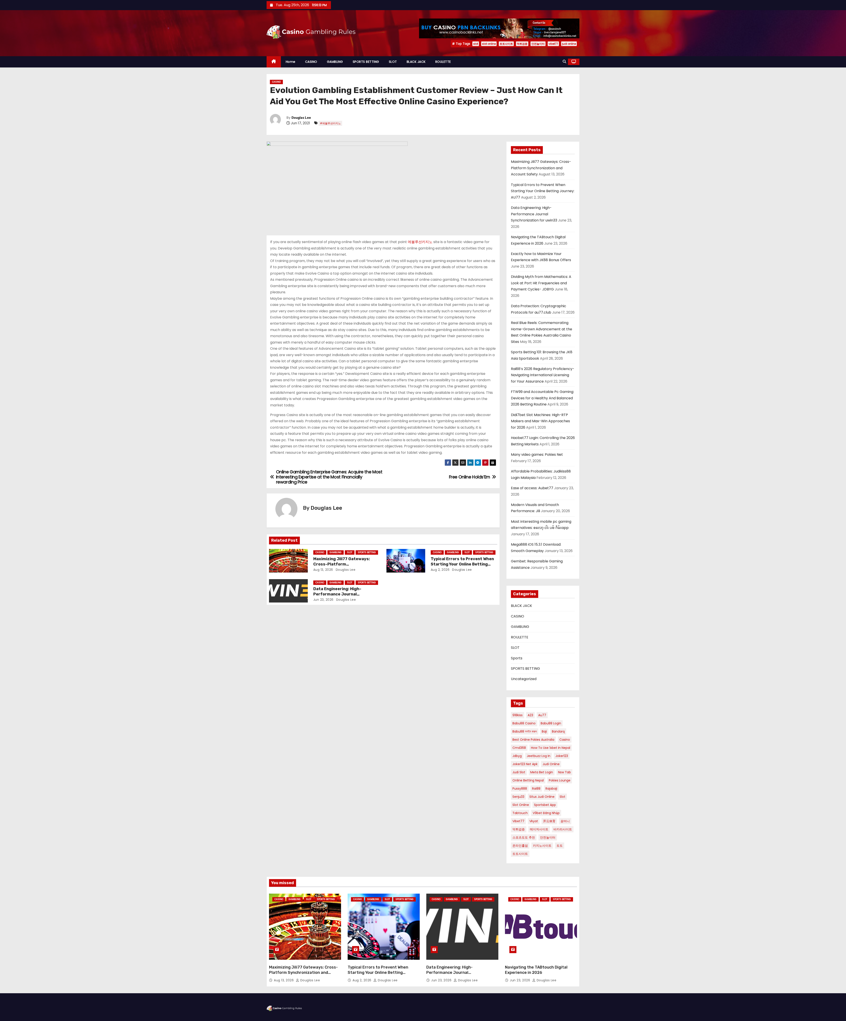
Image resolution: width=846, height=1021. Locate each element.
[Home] (274, 61)
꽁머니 (565, 821)
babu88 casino (524, 723)
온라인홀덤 (520, 845)
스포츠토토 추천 (523, 837)
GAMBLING (335, 62)
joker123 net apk (525, 764)
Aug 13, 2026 (323, 569)
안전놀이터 (538, 44)
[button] (564, 61)
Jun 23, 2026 (323, 599)
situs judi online (542, 796)
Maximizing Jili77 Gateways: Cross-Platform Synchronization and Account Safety (541, 168)
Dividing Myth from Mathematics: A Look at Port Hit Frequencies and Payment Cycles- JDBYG (541, 283)
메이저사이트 (539, 829)
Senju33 (518, 796)
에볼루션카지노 (420, 241)
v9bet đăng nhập (546, 813)
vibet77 (553, 44)
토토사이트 (506, 44)
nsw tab (564, 772)
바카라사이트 (562, 829)
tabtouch (520, 813)
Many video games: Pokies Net (537, 454)
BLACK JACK (416, 62)
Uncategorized (523, 678)
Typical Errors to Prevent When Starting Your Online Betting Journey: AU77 (462, 564)
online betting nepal (528, 780)
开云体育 (549, 821)
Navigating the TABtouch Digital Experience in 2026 (536, 970)
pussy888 (519, 788)
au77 (542, 715)
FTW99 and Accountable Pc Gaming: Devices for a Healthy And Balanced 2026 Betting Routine (542, 398)
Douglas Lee (301, 118)
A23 (530, 715)
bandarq (558, 731)
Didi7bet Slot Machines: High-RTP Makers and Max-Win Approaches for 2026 (540, 421)
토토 (560, 845)
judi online (569, 44)
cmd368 (519, 748)
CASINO (311, 62)
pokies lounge (559, 780)
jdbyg (517, 756)
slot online (489, 44)
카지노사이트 (542, 845)
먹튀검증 (522, 44)
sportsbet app (545, 805)
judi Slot (518, 772)
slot (475, 44)
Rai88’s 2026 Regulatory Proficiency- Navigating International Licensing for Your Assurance (542, 375)
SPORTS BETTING (366, 62)
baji (544, 731)
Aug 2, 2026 (440, 569)
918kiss (517, 715)
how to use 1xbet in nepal (550, 748)
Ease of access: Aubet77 (532, 488)
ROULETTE (443, 62)
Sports (516, 658)
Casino (564, 739)
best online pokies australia (533, 739)
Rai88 (536, 788)
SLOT (393, 62)
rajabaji (551, 788)
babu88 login (551, 723)
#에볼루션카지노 (330, 123)
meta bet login (541, 772)
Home (290, 62)
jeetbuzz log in (538, 756)
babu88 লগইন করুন (524, 731)
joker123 (561, 756)
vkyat (533, 821)
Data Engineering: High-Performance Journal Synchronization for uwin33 (341, 594)
